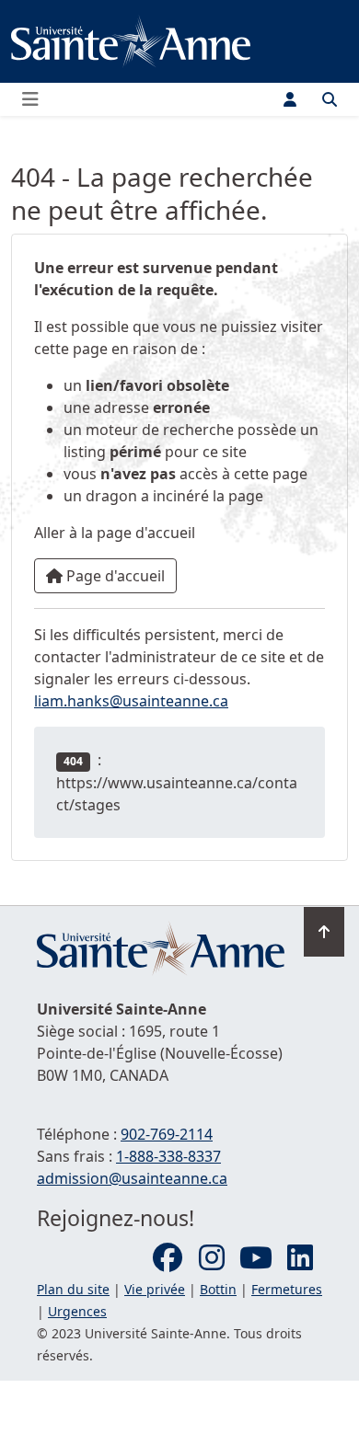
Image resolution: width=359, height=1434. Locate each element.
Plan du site (73, 1289)
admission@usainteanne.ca (132, 1178)
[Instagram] (212, 1258)
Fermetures (286, 1289)
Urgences (77, 1311)
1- (168, 1156)
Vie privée (154, 1289)
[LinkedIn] (300, 1258)
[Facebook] (167, 1258)
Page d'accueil (114, 576)
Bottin (218, 1289)
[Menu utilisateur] (289, 99)
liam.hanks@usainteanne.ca (131, 701)
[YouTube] (256, 1258)
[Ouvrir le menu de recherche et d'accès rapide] (329, 99)
